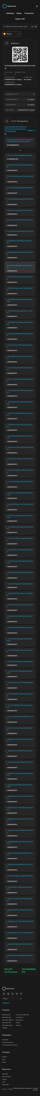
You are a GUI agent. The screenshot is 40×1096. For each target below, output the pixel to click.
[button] (32, 130)
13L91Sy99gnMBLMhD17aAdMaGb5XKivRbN (20, 266)
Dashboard (10, 13)
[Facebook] (12, 993)
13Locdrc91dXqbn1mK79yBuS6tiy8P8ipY (20, 584)
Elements (18, 1022)
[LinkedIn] (8, 993)
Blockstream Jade (6, 1017)
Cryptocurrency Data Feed (22, 1014)
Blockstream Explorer (7, 1025)
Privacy (10, 1089)
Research (4, 1056)
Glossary (4, 1079)
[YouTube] (21, 993)
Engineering (5, 1039)
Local (3, 1082)
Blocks (19, 13)
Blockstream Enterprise (8, 1020)
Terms (4, 1089)
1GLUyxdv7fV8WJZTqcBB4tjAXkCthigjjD (19, 155)
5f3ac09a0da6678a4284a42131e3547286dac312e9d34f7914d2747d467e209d (15, 129)
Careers (4, 1062)
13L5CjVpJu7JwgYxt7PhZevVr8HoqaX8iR (20, 210)
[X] (4, 993)
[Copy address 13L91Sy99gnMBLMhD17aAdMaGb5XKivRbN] (5, 68)
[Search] (4, 26)
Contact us (6, 1003)
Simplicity (18, 1025)
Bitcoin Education (6, 1076)
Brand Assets (5, 1084)
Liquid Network (19, 1017)
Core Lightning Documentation (9, 1045)
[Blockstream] (8, 989)
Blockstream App (6, 1014)
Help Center (5, 1074)
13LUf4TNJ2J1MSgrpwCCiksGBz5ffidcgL (20, 661)
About (3, 1059)
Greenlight (4, 1028)
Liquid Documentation (7, 1042)
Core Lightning (19, 1020)
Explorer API (20, 19)
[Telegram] (16, 993)
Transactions (29, 13)
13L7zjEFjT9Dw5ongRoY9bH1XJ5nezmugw (20, 231)
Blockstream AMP (6, 1022)
